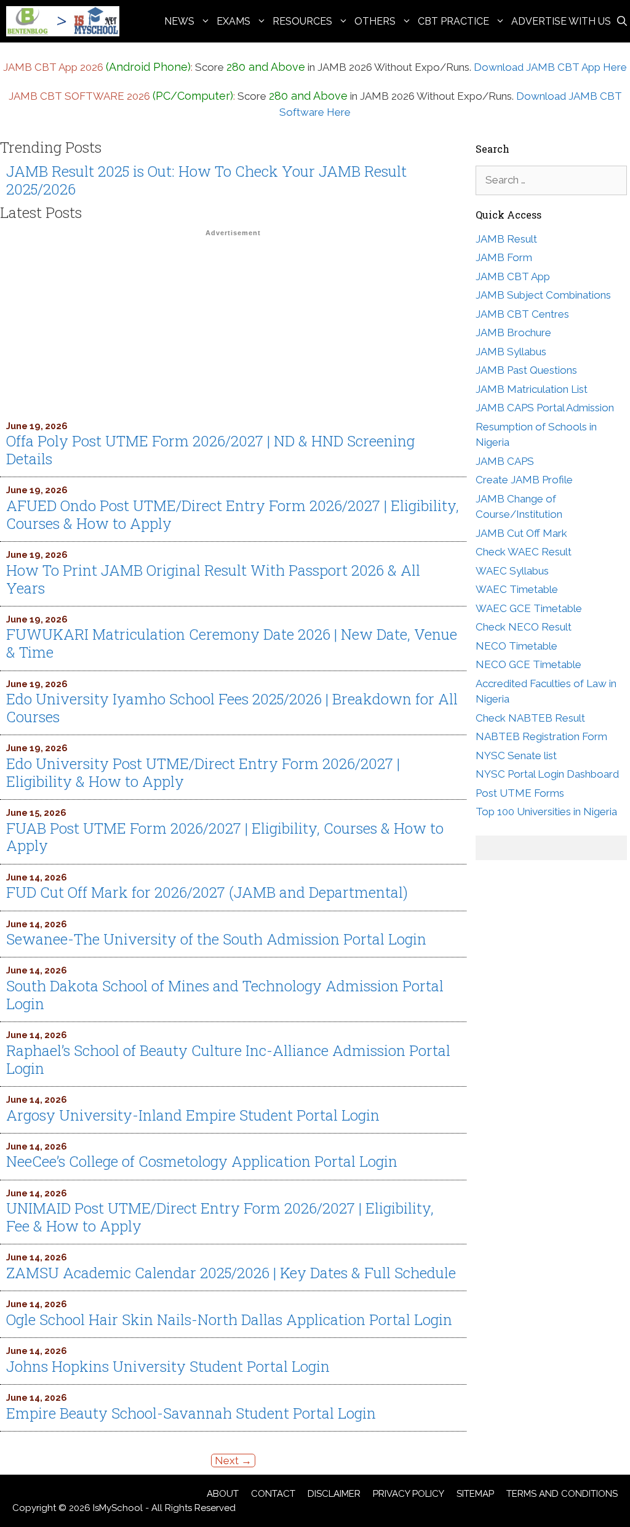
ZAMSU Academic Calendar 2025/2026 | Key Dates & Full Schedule (231, 1273)
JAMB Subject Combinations (543, 295)
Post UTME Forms (520, 793)
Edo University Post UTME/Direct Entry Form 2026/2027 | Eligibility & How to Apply (203, 772)
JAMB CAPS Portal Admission (545, 407)
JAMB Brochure (513, 332)
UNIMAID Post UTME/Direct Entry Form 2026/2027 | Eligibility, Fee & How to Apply (220, 1217)
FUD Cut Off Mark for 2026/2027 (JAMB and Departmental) (207, 892)
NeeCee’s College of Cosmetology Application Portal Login (201, 1161)
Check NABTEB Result (530, 718)
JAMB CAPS (505, 461)
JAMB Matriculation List (532, 389)
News (179, 21)
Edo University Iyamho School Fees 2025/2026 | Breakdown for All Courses (232, 708)
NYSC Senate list (516, 755)
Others (375, 21)
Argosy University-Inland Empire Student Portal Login (193, 1115)
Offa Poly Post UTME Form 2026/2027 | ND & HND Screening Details (210, 450)
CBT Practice (453, 21)
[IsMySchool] (66, 21)
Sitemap (475, 1493)
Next (233, 1460)
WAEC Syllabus (512, 571)
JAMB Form (504, 257)
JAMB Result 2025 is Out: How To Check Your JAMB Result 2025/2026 (206, 180)
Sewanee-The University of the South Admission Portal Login (216, 939)
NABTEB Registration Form (541, 736)
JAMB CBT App (513, 276)
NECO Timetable (516, 646)
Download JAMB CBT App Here (550, 67)
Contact (273, 1493)
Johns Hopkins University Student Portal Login (168, 1366)
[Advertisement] (233, 328)
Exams (233, 21)
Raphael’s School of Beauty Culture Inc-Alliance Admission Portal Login (228, 1059)
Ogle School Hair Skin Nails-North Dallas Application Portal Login (229, 1319)
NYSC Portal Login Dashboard (547, 774)
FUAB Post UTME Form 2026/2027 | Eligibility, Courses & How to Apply (225, 837)
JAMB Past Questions (526, 370)
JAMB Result (506, 239)
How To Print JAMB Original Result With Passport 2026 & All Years (213, 579)
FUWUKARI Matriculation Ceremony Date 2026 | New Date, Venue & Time (231, 643)
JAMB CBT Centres (522, 314)
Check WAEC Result (524, 552)
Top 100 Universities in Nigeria (546, 811)
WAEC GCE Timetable (529, 608)
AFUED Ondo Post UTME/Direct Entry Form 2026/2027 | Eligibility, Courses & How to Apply (232, 514)
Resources (302, 21)
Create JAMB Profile (524, 479)
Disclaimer (334, 1493)
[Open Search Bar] (622, 21)
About (223, 1493)
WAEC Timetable (517, 589)
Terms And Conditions (562, 1493)
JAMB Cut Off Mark (521, 533)
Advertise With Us (561, 21)
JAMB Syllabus (511, 351)
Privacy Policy (408, 1493)
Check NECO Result (524, 627)
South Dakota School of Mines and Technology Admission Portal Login (225, 994)
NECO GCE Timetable (528, 664)
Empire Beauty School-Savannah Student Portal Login (191, 1413)
